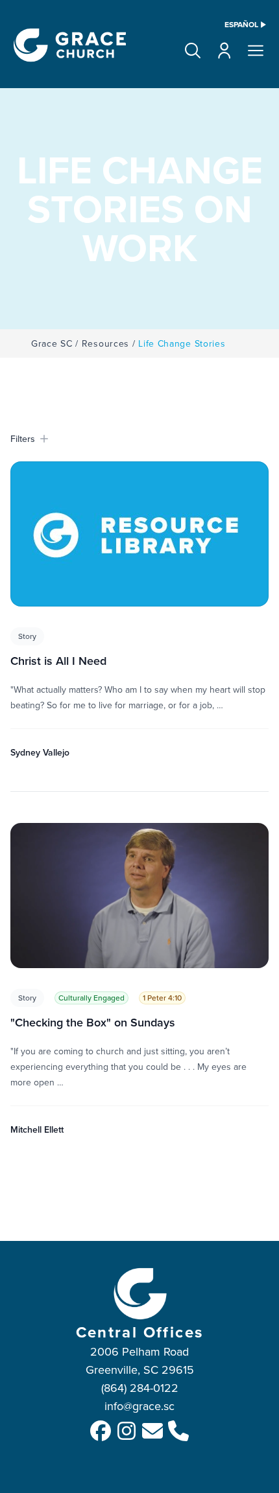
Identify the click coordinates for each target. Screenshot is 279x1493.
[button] (192, 50)
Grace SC (52, 343)
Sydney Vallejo (39, 752)
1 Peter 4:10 (162, 997)
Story (27, 636)
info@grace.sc (139, 1406)
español (241, 24)
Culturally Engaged (91, 997)
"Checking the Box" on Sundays (92, 1022)
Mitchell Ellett (37, 1129)
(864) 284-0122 (139, 1388)
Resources (105, 343)
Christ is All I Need (58, 661)
